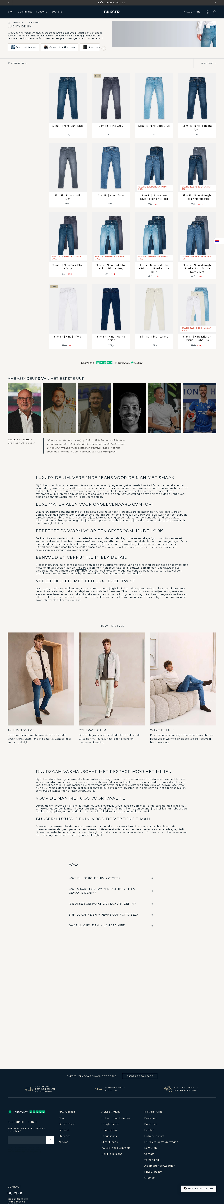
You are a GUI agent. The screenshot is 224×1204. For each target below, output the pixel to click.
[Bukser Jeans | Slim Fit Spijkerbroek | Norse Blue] (111, 167)
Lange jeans (109, 1136)
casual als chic (142, 541)
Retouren (150, 1148)
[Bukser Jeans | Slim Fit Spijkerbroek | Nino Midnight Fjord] (197, 98)
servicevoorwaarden (41, 1150)
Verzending (151, 1159)
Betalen (149, 1130)
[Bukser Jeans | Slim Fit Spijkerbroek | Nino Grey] (111, 98)
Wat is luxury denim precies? (95, 878)
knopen (81, 567)
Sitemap (149, 1177)
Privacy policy (153, 1171)
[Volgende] (103, 48)
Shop (62, 1118)
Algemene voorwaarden (159, 1165)
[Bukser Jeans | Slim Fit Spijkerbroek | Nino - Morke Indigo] (111, 309)
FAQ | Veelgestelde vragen (161, 1142)
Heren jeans (18, 22)
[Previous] (9, 2)
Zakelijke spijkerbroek (115, 1148)
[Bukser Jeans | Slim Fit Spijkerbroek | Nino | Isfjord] (68, 309)
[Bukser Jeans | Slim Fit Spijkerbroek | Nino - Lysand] (154, 309)
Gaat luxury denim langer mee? (97, 925)
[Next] (215, 2)
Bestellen (150, 1118)
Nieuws (63, 1142)
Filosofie (64, 1130)
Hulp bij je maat (154, 1136)
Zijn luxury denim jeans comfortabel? (103, 914)
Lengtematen (110, 1124)
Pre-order (150, 1124)
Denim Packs (67, 1124)
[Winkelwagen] (214, 11)
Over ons (64, 1136)
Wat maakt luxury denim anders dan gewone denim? (102, 890)
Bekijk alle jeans (111, 1153)
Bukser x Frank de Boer (116, 1118)
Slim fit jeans (109, 1142)
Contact (149, 1153)
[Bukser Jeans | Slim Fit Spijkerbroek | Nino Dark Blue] (68, 98)
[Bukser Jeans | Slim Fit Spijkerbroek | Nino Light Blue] (154, 98)
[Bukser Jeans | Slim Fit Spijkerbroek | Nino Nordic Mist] (68, 167)
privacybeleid (18, 1150)
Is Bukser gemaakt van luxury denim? (102, 903)
